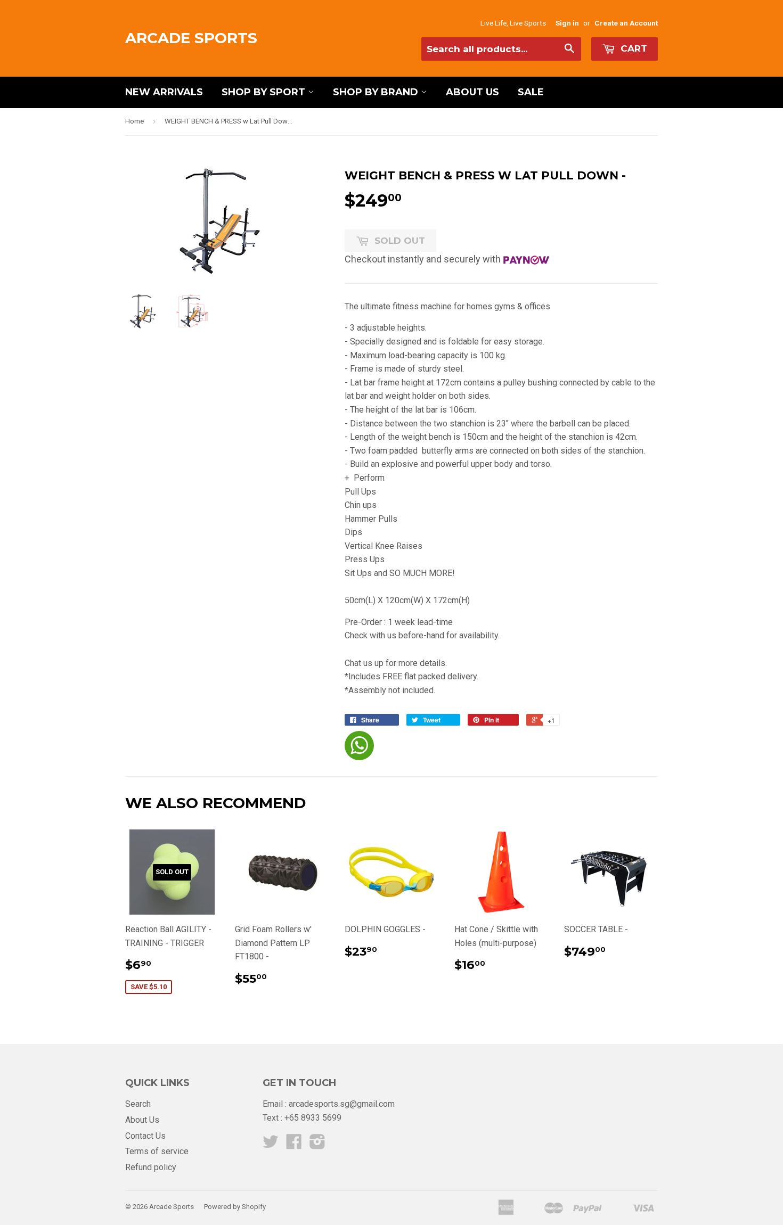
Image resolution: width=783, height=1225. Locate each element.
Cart (632, 48)
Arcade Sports (191, 38)
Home (134, 121)
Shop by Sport (265, 92)
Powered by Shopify (235, 1207)
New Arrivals (164, 92)
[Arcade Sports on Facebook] (294, 1145)
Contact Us (145, 1136)
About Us (472, 92)
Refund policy (150, 1167)
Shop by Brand (377, 92)
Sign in (567, 23)
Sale (531, 92)
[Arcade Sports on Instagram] (317, 1145)
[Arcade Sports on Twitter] (271, 1145)
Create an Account (626, 23)
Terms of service (157, 1151)
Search (138, 1104)
